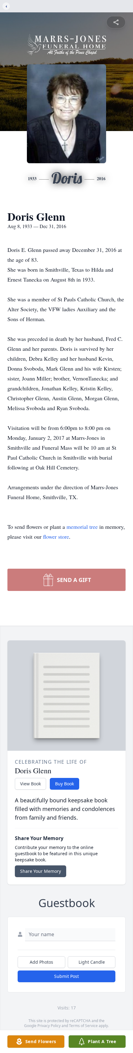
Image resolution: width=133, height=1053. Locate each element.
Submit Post (66, 976)
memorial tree (82, 526)
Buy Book (64, 784)
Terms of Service (83, 1025)
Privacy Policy (49, 1025)
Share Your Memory (40, 871)
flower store (56, 536)
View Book (30, 784)
